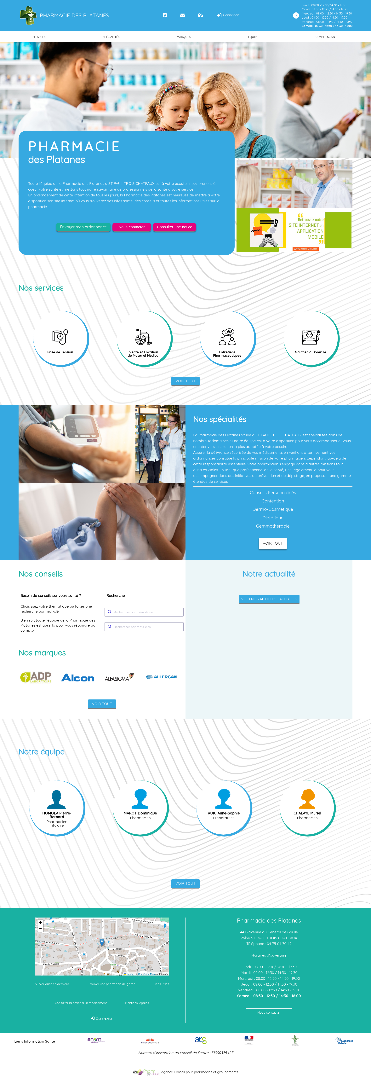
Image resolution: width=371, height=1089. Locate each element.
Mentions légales (137, 1003)
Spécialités (111, 37)
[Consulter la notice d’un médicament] (200, 15)
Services (39, 37)
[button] (102, 943)
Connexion (230, 15)
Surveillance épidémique (52, 984)
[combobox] (144, 612)
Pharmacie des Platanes (74, 15)
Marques (184, 37)
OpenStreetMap (146, 974)
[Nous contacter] (183, 15)
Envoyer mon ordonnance (83, 226)
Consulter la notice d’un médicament (81, 1003)
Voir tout (185, 381)
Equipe (253, 37)
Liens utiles (161, 984)
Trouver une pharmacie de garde (111, 984)
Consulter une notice (174, 227)
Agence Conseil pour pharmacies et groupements (199, 1072)
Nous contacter (132, 227)
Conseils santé (327, 37)
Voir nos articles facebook (269, 599)
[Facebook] (165, 15)
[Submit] (109, 612)
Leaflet (130, 974)
